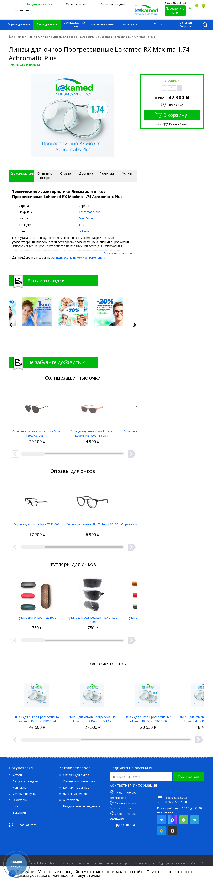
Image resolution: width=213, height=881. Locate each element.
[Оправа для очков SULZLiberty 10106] (92, 500)
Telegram (194, 819)
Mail (161, 830)
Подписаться (188, 776)
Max (172, 819)
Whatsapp (183, 819)
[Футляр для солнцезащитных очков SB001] (92, 593)
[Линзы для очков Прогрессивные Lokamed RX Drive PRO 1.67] (92, 693)
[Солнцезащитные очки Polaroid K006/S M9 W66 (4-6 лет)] (92, 407)
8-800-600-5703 (175, 3)
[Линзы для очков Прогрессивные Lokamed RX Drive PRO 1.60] (147, 693)
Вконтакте (161, 819)
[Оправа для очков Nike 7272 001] (36, 500)
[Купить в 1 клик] (29, 437)
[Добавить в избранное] (21, 437)
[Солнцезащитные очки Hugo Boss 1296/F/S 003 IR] (36, 407)
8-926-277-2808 (176, 802)
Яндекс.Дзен (172, 830)
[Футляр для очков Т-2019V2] (36, 593)
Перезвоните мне (175, 10)
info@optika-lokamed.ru (173, 791)
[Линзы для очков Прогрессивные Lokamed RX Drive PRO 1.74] (36, 693)
